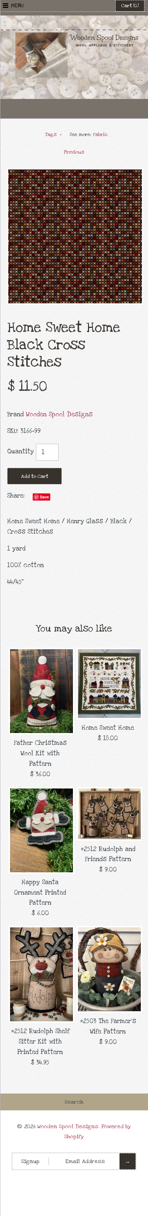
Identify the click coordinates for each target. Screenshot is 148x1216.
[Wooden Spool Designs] (74, 20)
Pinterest (74, 109)
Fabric (100, 134)
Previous (74, 152)
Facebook (56, 109)
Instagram (92, 109)
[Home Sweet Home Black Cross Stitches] (75, 173)
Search (74, 1102)
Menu (17, 5)
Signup (30, 1161)
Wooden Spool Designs (59, 414)
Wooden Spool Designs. (68, 1126)
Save (44, 496)
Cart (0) (130, 6)
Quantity (20, 451)
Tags (53, 134)
